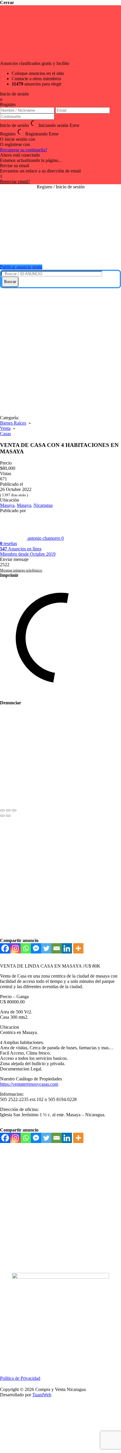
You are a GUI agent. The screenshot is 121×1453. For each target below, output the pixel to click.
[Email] (56, 948)
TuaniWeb (41, 1394)
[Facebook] (5, 948)
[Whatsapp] (26, 948)
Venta (5, 428)
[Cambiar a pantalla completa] (8, 810)
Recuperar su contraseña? (23, 149)
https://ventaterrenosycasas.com (29, 1084)
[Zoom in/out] (14, 810)
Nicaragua (43, 505)
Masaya (7, 505)
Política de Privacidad (20, 1378)
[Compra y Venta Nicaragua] (60, 252)
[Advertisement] (60, 351)
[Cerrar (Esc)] (2, 810)
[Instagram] (15, 948)
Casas (5, 433)
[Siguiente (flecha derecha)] (8, 816)
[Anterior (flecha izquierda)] (2, 816)
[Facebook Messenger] (36, 948)
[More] (78, 948)
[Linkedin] (67, 948)
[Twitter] (46, 948)
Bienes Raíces (13, 422)
